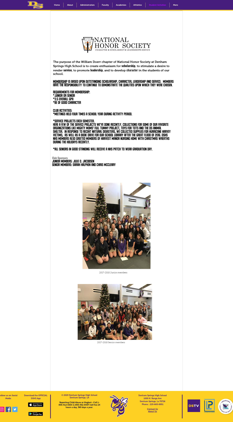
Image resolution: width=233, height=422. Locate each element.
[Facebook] (8, 409)
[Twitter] (15, 409)
